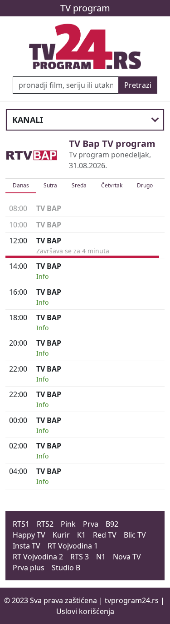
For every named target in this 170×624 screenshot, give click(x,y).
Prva (90, 524)
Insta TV (26, 546)
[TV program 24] (85, 46)
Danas (21, 185)
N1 (101, 557)
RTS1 (21, 524)
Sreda (79, 185)
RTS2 (45, 524)
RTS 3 (79, 557)
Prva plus (28, 568)
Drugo (145, 185)
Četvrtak (111, 185)
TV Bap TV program (112, 143)
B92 (112, 524)
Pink (68, 524)
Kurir (61, 535)
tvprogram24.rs (132, 600)
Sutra (50, 185)
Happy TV (29, 535)
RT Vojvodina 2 (38, 557)
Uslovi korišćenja (85, 611)
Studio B (66, 568)
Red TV (105, 535)
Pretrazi (137, 85)
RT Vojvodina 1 (73, 546)
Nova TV (127, 557)
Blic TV (135, 535)
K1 (81, 535)
